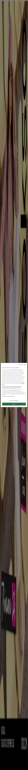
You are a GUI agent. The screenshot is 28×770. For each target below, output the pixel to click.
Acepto (14, 404)
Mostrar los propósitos (14, 400)
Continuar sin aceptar (22, 364)
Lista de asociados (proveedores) (8, 396)
